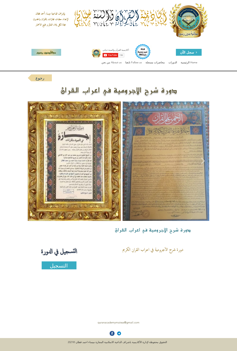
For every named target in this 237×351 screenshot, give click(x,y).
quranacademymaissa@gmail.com (118, 322)
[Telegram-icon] (119, 333)
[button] (111, 62)
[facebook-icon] (112, 333)
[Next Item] (203, 161)
